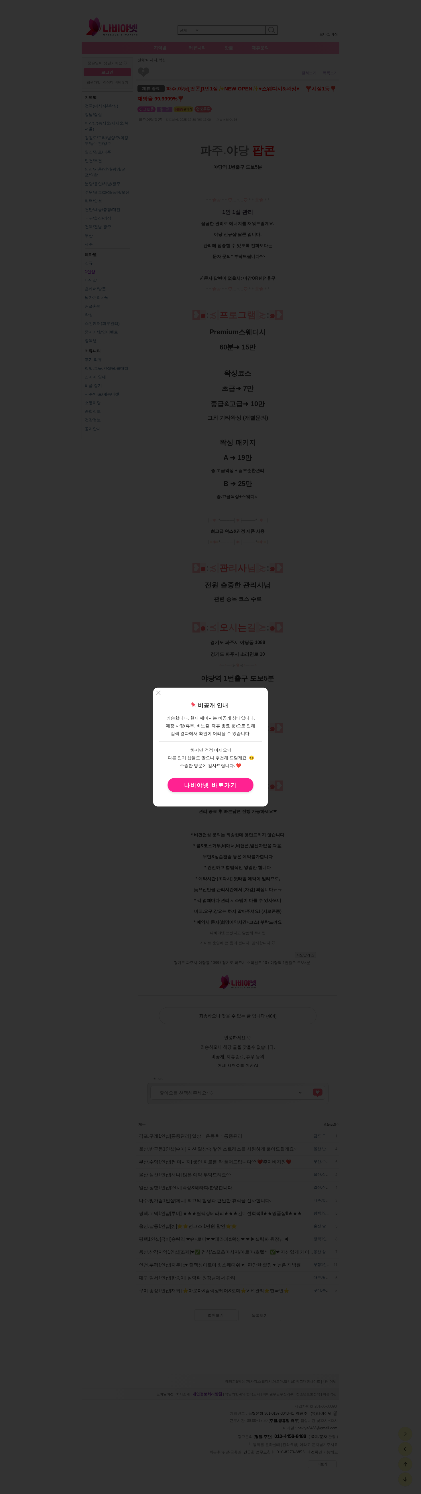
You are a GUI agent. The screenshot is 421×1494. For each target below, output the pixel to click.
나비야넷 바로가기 (210, 785)
